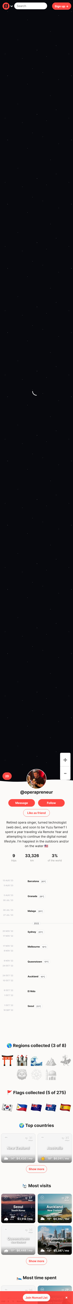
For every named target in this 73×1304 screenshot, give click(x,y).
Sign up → (62, 6)
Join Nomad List (37, 1297)
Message (21, 803)
